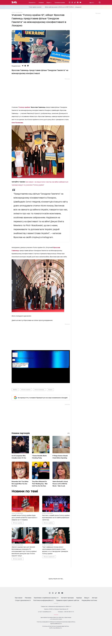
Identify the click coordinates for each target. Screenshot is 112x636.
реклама (28, 597)
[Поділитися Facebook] (25, 65)
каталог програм (67, 597)
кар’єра (79, 597)
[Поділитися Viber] (28, 66)
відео (49, 2)
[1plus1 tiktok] (55, 593)
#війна (15, 389)
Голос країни (16, 58)
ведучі (86, 597)
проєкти (32, 2)
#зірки (50, 389)
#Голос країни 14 (49, 556)
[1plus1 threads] (52, 593)
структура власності (23, 600)
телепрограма (59, 2)
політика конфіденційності (43, 600)
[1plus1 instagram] (49, 593)
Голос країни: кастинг (35, 7)
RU (93, 2)
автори (94, 597)
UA (90, 2)
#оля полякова (39, 389)
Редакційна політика (89, 600)
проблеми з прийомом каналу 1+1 (46, 597)
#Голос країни (25, 389)
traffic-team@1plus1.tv (55, 628)
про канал (18, 597)
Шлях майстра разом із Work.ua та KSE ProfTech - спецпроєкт (63, 7)
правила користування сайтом (67, 600)
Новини (41, 2)
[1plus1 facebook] (59, 593)
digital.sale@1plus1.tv (56, 623)
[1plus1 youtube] (62, 593)
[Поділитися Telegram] (22, 65)
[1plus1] (14, 2)
